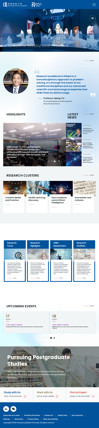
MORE (92, 61)
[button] (92, 23)
